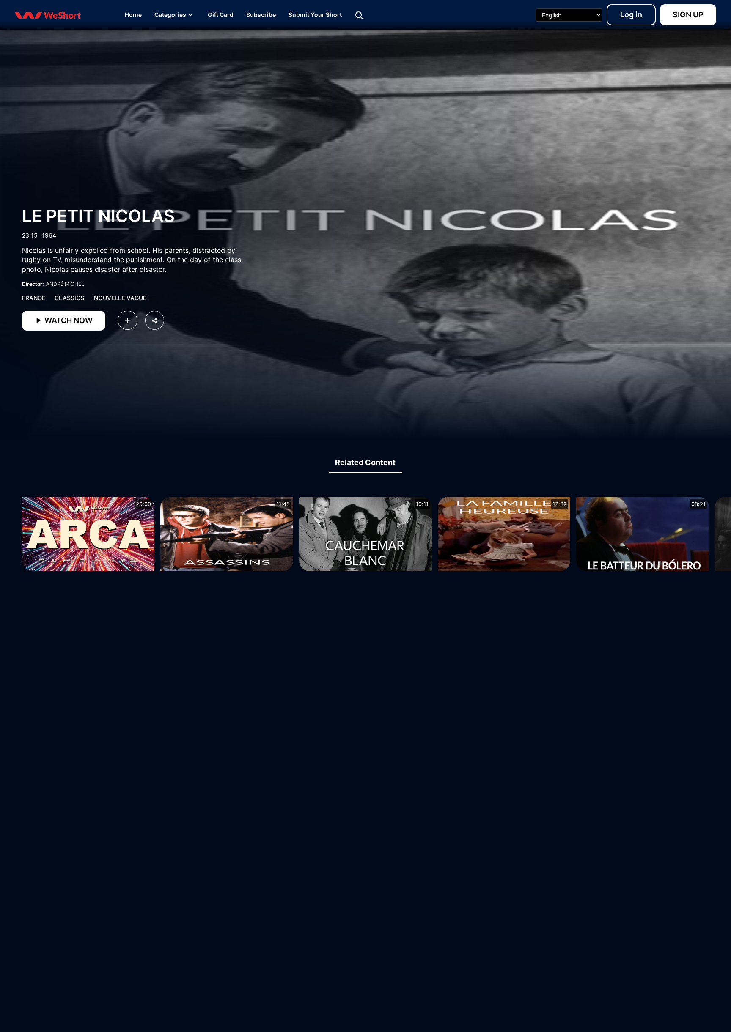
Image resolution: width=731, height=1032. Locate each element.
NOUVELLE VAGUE (120, 297)
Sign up (688, 14)
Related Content (365, 462)
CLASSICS (69, 297)
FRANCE (33, 297)
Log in (631, 14)
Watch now (68, 320)
